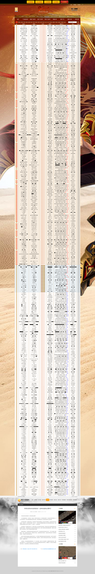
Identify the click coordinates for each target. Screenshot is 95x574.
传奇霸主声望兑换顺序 (61, 562)
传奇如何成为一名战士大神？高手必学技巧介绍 (30, 548)
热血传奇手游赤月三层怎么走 (62, 527)
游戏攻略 (21, 504)
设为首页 (73, 496)
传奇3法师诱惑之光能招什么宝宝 (63, 539)
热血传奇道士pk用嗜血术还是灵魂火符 (64, 525)
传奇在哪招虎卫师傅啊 (61, 535)
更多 (74, 508)
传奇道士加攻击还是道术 (62, 537)
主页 (19, 504)
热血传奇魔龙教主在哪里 (62, 541)
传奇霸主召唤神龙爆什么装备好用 (63, 529)
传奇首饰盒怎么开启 (61, 531)
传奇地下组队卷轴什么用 (62, 560)
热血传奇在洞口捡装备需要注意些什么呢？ (49, 548)
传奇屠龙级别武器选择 (61, 533)
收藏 (76, 496)
